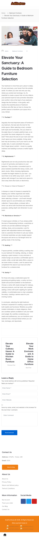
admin (6, 51)
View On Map (11, 467)
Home (3, 13)
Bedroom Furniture (17, 51)
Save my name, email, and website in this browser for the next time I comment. (19, 409)
